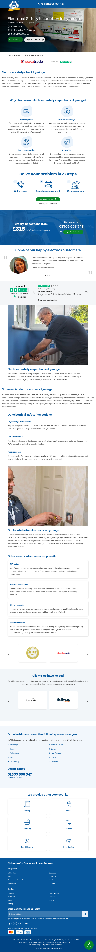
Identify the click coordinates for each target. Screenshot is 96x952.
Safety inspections (27, 224)
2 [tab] (47, 275)
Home (9, 55)
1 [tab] (45, 275)
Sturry (53, 757)
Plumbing (11, 893)
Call (52, 4)
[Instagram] (15, 924)
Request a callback (33, 40)
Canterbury (14, 761)
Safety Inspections (37, 55)
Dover (53, 749)
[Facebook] (9, 924)
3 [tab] (49, 275)
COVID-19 (52, 876)
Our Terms (52, 880)
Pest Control (12, 897)
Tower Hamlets (57, 745)
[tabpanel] (48, 265)
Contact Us (12, 883)
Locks (10, 900)
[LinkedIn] (26, 924)
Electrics (17, 55)
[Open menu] (86, 4)
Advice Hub (12, 873)
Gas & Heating (54, 893)
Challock (54, 761)
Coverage (52, 873)
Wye (11, 757)
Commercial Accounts (16, 880)
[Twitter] (20, 924)
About (10, 876)
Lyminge (25, 55)
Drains (51, 900)
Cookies (52, 883)
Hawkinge (13, 745)
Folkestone (14, 753)
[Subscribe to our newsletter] (85, 914)
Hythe (12, 749)
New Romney (56, 753)
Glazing (10, 904)
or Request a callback (48, 204)
